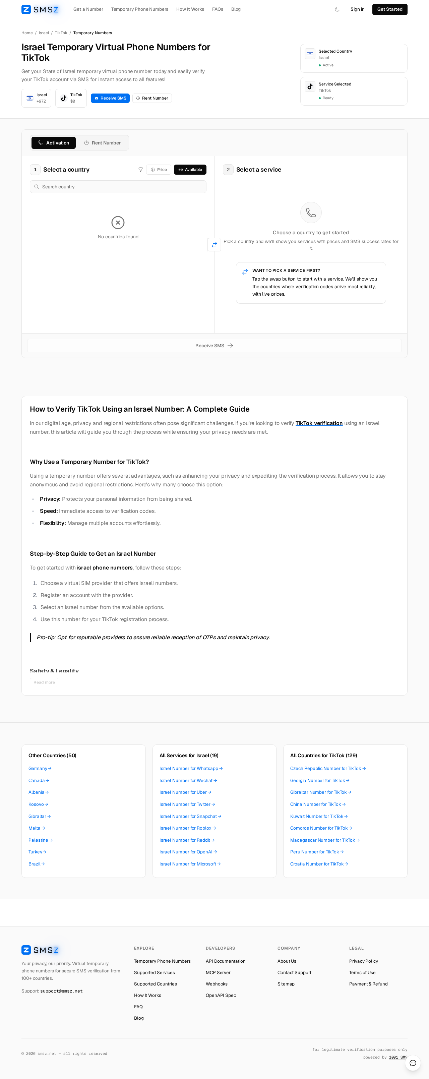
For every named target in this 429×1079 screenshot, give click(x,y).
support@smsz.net (61, 991)
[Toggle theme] (337, 9)
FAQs (217, 9)
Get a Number (88, 9)
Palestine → (40, 840)
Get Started (390, 9)
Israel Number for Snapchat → (191, 816)
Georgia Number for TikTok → (320, 780)
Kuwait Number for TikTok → (319, 816)
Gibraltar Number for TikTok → (321, 792)
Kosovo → (38, 804)
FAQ (138, 1007)
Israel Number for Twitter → (187, 804)
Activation (57, 143)
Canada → (38, 780)
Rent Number (155, 98)
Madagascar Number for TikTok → (325, 840)
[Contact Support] (413, 1063)
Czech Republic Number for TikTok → (328, 768)
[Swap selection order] (214, 244)
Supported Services (154, 972)
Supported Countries (155, 984)
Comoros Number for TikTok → (321, 828)
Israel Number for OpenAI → (188, 852)
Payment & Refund (368, 984)
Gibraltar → (39, 816)
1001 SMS (398, 1057)
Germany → (40, 768)
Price (162, 169)
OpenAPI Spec (221, 995)
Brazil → (36, 864)
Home (27, 33)
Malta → (36, 828)
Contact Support (294, 972)
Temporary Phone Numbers (139, 9)
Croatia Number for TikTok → (319, 864)
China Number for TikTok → (318, 804)
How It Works (190, 9)
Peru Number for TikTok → (317, 852)
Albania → (38, 792)
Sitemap (286, 984)
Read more (44, 682)
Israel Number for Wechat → (188, 780)
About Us (287, 961)
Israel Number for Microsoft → (190, 864)
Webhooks (217, 984)
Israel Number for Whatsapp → (191, 768)
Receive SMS (113, 98)
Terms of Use (362, 972)
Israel (44, 33)
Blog (236, 9)
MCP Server (218, 972)
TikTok (61, 33)
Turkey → (37, 852)
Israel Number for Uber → (185, 792)
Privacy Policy (363, 961)
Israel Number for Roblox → (188, 828)
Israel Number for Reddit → (187, 840)
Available (193, 169)
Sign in (358, 9)
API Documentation (226, 961)
